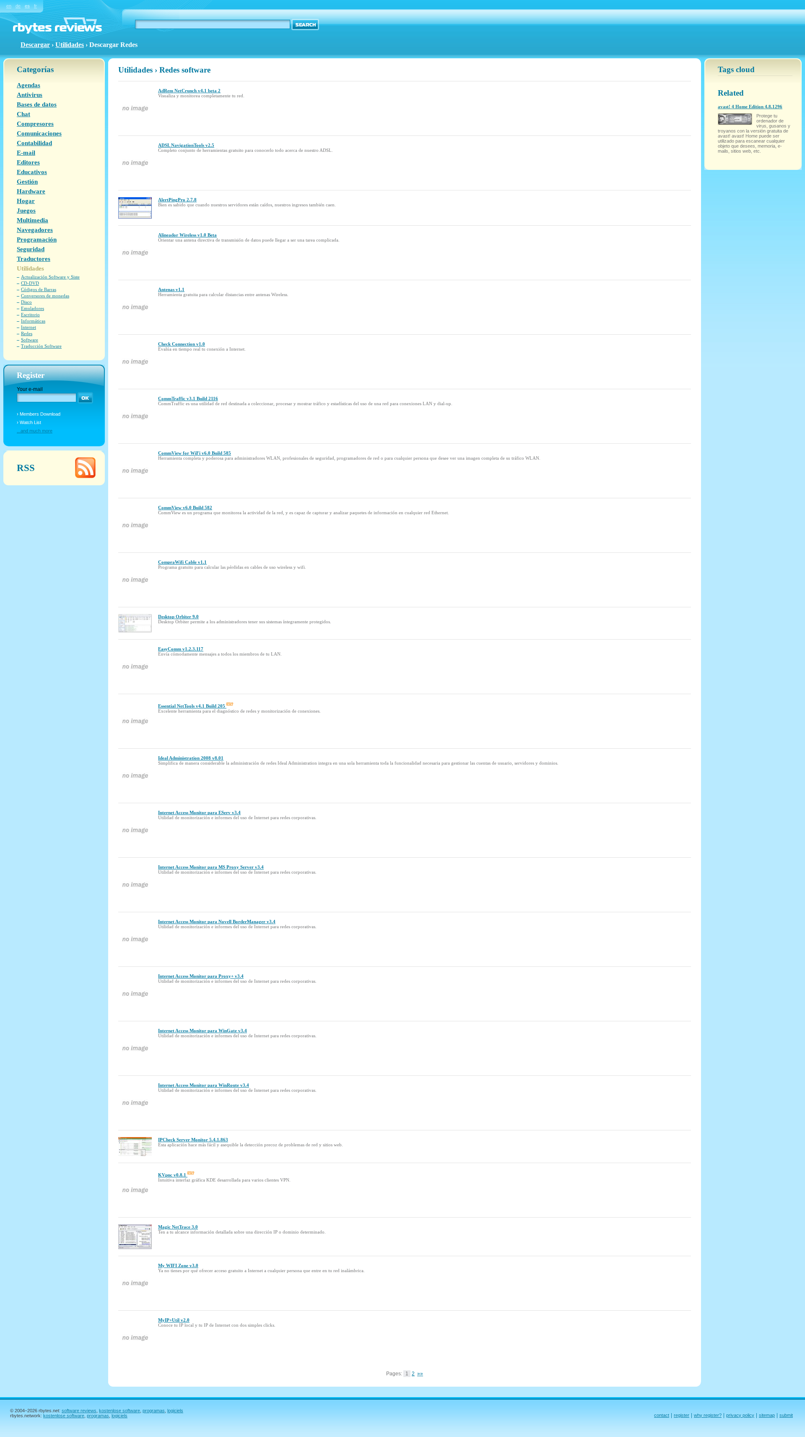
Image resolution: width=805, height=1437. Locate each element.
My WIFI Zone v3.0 (178, 1265)
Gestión (27, 181)
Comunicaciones (39, 133)
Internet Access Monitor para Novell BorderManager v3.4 (216, 921)
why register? (708, 1415)
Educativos (32, 172)
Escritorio (30, 314)
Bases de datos (37, 104)
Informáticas (33, 320)
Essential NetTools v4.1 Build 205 (192, 705)
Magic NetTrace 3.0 (178, 1226)
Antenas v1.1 (171, 289)
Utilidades (69, 44)
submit (786, 1415)
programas (154, 1410)
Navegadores (35, 229)
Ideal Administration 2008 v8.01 (190, 757)
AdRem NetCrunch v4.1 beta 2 (189, 90)
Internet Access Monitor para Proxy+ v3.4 (201, 976)
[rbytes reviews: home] (57, 32)
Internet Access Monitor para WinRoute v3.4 (203, 1085)
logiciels (175, 1410)
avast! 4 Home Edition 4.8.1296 (750, 106)
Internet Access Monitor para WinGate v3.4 (202, 1030)
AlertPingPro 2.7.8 (177, 199)
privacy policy (740, 1415)
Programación (37, 239)
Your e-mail (30, 389)
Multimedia (32, 220)
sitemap (767, 1415)
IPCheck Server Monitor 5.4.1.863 (193, 1139)
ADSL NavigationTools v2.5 (186, 145)
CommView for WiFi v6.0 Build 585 (194, 453)
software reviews (79, 1410)
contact (661, 1415)
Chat (23, 114)
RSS (26, 467)
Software (29, 339)
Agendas (28, 85)
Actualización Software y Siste (50, 276)
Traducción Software (41, 346)
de (18, 5)
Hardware (31, 191)
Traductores (33, 258)
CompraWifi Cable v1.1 (182, 562)
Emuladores (32, 308)
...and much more (34, 430)
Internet (28, 327)
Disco (26, 302)
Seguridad (30, 249)
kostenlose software (119, 1410)
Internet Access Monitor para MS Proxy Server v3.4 (211, 866)
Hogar (26, 201)
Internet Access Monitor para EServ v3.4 (199, 812)
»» (420, 1374)
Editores (28, 162)
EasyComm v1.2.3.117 (180, 648)
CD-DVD (30, 283)
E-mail (26, 152)
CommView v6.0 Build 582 (185, 507)
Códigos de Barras (38, 289)
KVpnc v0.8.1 (172, 1174)
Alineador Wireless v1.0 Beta (187, 234)
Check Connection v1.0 (181, 343)
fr (35, 5)
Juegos (26, 210)
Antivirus (29, 94)
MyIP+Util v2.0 (174, 1319)
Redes (26, 333)
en (8, 5)
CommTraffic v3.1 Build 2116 (188, 398)
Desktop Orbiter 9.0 (178, 616)
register (681, 1415)
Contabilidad (34, 143)
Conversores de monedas (45, 295)
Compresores (35, 123)
